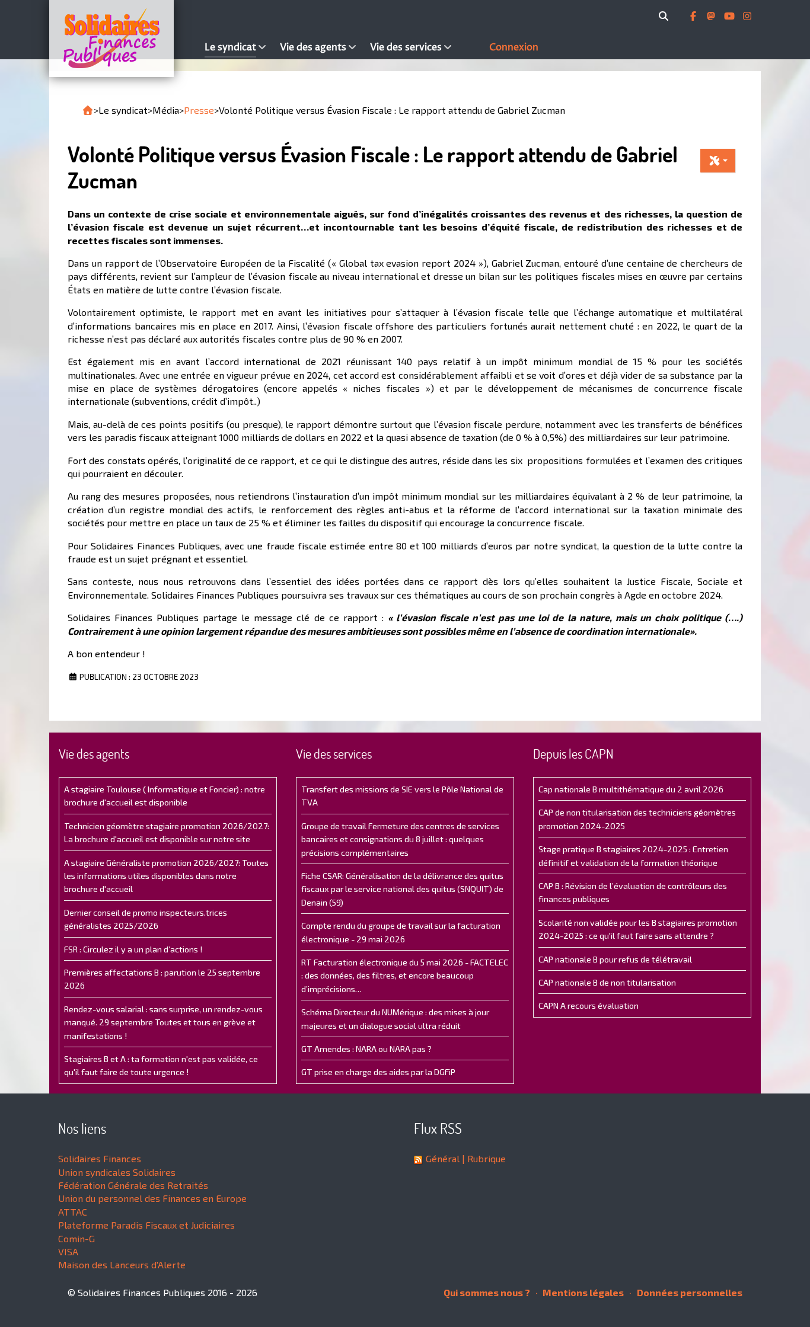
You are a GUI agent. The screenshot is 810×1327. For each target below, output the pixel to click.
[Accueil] (124, 38)
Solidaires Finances (99, 1158)
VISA (68, 1251)
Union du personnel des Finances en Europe (152, 1198)
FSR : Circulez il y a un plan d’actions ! (133, 949)
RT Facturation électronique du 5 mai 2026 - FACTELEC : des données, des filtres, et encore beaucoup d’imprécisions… (404, 975)
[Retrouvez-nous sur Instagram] (747, 16)
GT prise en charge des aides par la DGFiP (378, 1072)
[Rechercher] (666, 16)
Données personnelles (688, 1292)
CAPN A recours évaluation (588, 1005)
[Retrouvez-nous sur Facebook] (694, 16)
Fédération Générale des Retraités (133, 1185)
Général (443, 1158)
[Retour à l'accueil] (88, 110)
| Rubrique (483, 1158)
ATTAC (72, 1211)
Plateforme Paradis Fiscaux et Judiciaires (146, 1224)
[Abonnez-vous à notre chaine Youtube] (730, 16)
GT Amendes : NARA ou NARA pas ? (366, 1049)
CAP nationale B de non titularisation (607, 982)
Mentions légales (582, 1292)
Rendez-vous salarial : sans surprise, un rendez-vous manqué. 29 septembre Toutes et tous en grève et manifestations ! (163, 1022)
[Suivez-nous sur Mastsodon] (712, 16)
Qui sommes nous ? (487, 1292)
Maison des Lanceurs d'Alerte (122, 1264)
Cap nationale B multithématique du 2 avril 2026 (630, 789)
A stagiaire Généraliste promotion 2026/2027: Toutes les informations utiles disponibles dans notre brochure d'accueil (166, 876)
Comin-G (76, 1238)
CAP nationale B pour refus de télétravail (615, 959)
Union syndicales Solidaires (117, 1172)
